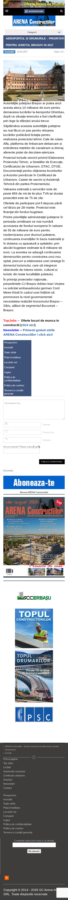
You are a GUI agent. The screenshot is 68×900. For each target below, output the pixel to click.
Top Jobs (8, 763)
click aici (27, 325)
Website (47, 440)
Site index (34, 757)
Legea (7, 372)
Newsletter (9, 783)
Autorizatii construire (14, 771)
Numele (46, 424)
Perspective (10, 342)
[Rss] (7, 878)
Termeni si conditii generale (13, 392)
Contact (7, 787)
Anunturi (7, 779)
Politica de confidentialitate (12, 379)
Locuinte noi (10, 362)
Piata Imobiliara (12, 357)
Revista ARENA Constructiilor (34, 492)
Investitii (9, 51)
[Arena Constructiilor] (34, 21)
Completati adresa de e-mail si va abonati (34, 840)
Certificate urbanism (14, 775)
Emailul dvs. (49, 432)
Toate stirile (10, 352)
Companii (9, 367)
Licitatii (7, 767)
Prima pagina (10, 759)
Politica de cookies (14, 385)
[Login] (34, 11)
